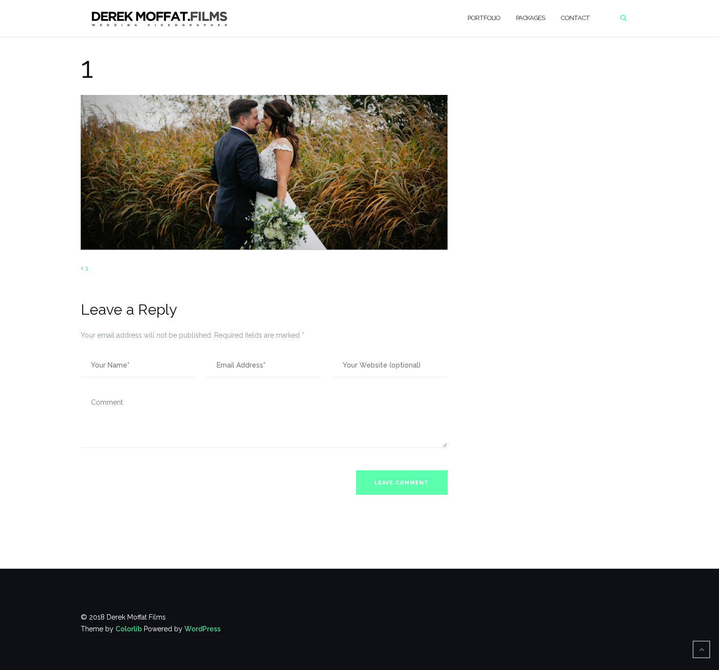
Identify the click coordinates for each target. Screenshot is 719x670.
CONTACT (575, 18)
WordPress (202, 629)
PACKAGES (530, 18)
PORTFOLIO (484, 18)
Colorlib (128, 629)
